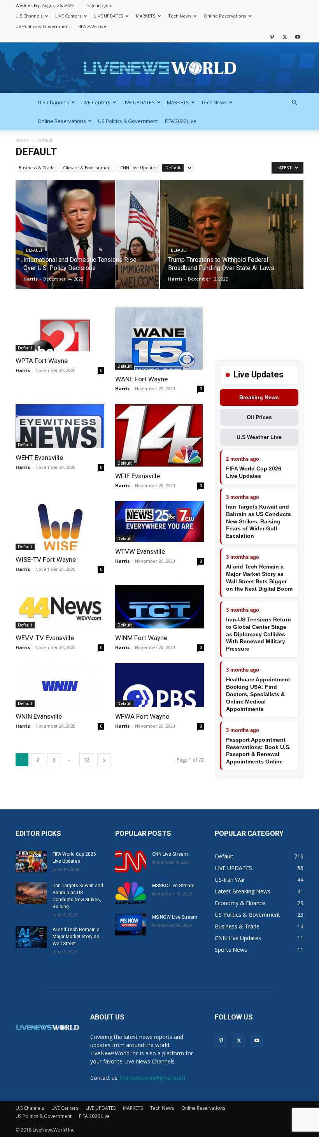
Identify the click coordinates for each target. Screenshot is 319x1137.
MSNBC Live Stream (173, 885)
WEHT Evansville (39, 457)
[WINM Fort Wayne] (159, 607)
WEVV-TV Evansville (45, 638)
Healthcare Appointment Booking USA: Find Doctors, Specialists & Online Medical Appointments (258, 694)
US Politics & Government (43, 26)
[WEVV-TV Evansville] (60, 607)
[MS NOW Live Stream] (130, 924)
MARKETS (145, 16)
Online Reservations (225, 16)
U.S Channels (29, 16)
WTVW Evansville (140, 551)
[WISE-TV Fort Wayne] (60, 525)
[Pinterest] (272, 37)
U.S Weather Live (259, 437)
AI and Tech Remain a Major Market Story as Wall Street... (76, 936)
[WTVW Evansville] (159, 521)
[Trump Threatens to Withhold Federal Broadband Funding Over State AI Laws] (232, 242)
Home (22, 140)
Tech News (179, 16)
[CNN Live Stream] (130, 861)
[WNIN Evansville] (60, 685)
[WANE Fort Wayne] (159, 338)
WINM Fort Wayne (141, 638)
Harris (30, 279)
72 (86, 759)
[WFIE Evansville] (159, 435)
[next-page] (103, 759)
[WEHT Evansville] (60, 426)
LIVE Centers (68, 16)
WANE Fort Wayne (141, 379)
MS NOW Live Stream (174, 917)
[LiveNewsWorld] (159, 68)
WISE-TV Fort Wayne (46, 559)
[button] (294, 102)
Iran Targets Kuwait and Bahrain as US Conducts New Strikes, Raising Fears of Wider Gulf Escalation (258, 521)
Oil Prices (259, 417)
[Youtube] (297, 37)
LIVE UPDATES (108, 16)
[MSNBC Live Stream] (130, 893)
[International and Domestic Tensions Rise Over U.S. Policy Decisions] (87, 242)
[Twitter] (285, 37)
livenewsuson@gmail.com (152, 1077)
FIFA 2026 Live (91, 26)
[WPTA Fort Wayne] (60, 329)
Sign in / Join (99, 5)
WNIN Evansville (39, 716)
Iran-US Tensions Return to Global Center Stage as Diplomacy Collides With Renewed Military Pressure (258, 634)
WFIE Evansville (137, 476)
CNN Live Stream (170, 854)
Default (173, 167)
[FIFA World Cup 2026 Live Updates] (31, 861)
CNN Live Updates (138, 167)
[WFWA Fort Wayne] (159, 685)
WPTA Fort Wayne (42, 361)
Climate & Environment (87, 167)
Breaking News (259, 397)
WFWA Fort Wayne (142, 716)
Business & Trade (37, 167)
